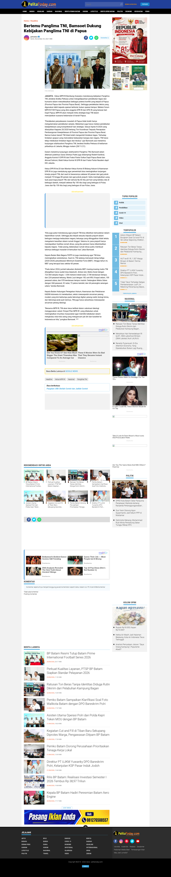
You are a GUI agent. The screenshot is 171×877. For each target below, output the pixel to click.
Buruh (45, 841)
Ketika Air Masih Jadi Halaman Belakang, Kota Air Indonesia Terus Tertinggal (130, 637)
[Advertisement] (33, 77)
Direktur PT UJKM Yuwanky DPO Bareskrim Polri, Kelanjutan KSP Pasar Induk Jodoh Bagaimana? (75, 765)
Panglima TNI (82, 379)
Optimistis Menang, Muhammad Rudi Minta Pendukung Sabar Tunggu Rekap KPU (129, 522)
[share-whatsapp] (96, 38)
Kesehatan (138, 11)
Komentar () (105, 38)
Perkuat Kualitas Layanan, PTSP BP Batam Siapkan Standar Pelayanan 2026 (74, 671)
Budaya (24, 841)
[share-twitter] (91, 38)
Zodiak (88, 853)
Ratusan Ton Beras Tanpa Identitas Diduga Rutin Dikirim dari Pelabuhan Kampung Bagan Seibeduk (78, 688)
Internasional (92, 847)
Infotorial (69, 847)
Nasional (58, 11)
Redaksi (132, 847)
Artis (24, 838)
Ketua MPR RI (60, 379)
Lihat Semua (67, 808)
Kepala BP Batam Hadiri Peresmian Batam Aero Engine (78, 794)
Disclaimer (140, 847)
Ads (85, 866)
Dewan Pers (26, 844)
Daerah (49, 11)
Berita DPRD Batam (108, 11)
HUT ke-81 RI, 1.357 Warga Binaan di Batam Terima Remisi (131, 261)
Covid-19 (122, 213)
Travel (45, 853)
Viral (121, 223)
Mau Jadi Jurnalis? (121, 853)
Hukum (85, 11)
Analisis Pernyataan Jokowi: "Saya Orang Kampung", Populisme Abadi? (130, 646)
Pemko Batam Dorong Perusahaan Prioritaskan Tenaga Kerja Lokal (78, 748)
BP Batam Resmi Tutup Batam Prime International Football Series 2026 (71, 655)
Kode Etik (124, 847)
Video (121, 218)
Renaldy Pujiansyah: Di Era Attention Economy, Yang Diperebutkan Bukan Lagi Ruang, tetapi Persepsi (129, 345)
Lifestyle (94, 11)
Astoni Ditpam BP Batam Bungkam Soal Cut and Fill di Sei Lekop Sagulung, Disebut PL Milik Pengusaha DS (132, 237)
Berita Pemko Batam (72, 11)
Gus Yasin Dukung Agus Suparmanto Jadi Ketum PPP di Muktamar (129, 512)
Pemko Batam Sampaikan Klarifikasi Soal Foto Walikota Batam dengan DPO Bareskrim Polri (77, 701)
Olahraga (68, 850)
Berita (88, 838)
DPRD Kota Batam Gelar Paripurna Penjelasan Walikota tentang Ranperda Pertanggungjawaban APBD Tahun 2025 (130, 503)
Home (25, 11)
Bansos (67, 838)
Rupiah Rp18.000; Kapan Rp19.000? (126, 628)
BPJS (45, 838)
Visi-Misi (117, 847)
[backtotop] (85, 827)
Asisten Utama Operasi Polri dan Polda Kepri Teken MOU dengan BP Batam (76, 717)
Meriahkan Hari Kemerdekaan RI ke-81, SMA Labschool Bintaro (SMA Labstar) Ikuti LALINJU (129, 336)
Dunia (45, 844)
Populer (145, 4)
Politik (120, 11)
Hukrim (24, 847)
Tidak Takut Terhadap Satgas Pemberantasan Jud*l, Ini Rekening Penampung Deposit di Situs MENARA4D (132, 284)
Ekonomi (128, 11)
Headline (40, 11)
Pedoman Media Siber (122, 850)
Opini (88, 850)
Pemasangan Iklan (138, 850)
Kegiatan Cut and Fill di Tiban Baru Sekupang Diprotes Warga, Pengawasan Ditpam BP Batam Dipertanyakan (78, 734)
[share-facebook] (86, 38)
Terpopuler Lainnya (129, 293)
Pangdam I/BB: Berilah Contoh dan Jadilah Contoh (67, 389)
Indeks (32, 11)
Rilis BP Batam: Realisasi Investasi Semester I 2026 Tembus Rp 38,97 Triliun (76, 779)
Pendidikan (123, 208)
